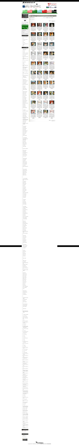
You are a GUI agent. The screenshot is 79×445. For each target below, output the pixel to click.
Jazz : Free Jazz (24, 330)
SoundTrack (24, 40)
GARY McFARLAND (25, 158)
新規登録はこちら (24, 435)
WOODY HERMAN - (25, 306)
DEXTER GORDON (25, 128)
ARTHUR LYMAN (24, 88)
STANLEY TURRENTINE (25, 286)
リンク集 (23, 32)
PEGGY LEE (24, 252)
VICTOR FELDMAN (25, 299)
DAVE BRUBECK (24, 126)
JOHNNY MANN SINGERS (25, 192)
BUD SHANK (24, 104)
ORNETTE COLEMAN (25, 245)
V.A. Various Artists (24, 315)
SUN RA (23, 288)
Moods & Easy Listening (25, 39)
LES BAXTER (24, 214)
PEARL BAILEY (24, 251)
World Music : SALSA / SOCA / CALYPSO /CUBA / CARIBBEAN (25, 425)
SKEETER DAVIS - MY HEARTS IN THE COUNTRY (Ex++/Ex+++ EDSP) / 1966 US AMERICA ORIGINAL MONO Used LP (45, 38)
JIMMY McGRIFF (24, 183)
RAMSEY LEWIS (24, 260)
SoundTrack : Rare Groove (25, 387)
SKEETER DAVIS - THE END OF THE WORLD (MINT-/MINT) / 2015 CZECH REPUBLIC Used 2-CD (45, 47)
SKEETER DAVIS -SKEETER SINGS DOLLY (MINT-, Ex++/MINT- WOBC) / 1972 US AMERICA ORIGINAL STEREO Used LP (51, 97)
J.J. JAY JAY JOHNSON (25, 178)
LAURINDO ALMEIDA (25, 207)
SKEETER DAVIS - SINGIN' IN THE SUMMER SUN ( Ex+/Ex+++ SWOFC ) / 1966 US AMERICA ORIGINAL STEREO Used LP (39, 106)
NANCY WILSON (24, 236)
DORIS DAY (24, 134)
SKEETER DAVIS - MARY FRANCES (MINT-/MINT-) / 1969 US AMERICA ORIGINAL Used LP (33, 96)
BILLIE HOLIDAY (24, 97)
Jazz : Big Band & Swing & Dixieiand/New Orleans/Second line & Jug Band (25, 327)
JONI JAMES (24, 191)
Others (23, 45)
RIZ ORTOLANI (24, 265)
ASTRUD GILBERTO (25, 89)
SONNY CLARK (24, 280)
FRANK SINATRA (24, 150)
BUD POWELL (24, 105)
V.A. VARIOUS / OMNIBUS (25, 314)
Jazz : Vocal (24, 351)
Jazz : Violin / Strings (25, 350)
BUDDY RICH (24, 106)
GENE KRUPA (24, 160)
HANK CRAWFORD (25, 169)
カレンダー (23, 31)
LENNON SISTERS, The (25, 209)
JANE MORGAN (24, 181)
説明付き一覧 (50, 120)
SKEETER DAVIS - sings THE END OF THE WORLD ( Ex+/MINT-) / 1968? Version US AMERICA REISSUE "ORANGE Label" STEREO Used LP (51, 67)
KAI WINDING (24, 199)
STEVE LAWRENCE (25, 287)
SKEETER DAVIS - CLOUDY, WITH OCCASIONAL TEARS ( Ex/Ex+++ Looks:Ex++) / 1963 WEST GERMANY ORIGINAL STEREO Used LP (51, 106)
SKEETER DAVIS (24, 279)
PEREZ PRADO (24, 253)
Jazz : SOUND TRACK (25, 352)
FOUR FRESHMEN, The (25, 152)
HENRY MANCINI (24, 171)
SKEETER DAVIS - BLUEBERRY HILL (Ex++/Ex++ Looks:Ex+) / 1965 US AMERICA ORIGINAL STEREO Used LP (39, 38)
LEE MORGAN (24, 208)
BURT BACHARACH (25, 107)
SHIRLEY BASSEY (25, 277)
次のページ (54, 21)
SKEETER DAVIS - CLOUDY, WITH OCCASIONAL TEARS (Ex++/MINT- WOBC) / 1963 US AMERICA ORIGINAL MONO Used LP (39, 67)
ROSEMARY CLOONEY (25, 264)
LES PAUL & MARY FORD (25, 216)
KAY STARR (24, 200)
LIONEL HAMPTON (25, 217)
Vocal (23, 41)
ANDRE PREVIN (24, 79)
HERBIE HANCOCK (25, 172)
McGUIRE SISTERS (25, 225)
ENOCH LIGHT (24, 140)
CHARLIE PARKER (25, 116)
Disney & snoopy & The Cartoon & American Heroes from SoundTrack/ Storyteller (25, 391)
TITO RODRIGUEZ (25, 294)
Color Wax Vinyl (24, 55)
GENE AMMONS (24, 159)
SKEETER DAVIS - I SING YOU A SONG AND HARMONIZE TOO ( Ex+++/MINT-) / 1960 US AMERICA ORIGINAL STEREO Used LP (45, 106)
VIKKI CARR (24, 300)
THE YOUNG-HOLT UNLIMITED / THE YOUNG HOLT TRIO (25, 312)
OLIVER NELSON (24, 244)
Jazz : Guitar (24, 340)
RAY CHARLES (24, 261)
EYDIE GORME (24, 146)
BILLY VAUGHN (24, 99)
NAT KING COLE (24, 237)
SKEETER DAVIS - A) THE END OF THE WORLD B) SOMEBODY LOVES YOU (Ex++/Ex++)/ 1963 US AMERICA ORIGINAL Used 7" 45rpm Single (51, 29)
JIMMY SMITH (24, 182)
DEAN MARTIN (24, 127)
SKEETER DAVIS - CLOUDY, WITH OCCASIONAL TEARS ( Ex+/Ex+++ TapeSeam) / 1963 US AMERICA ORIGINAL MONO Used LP (51, 116)
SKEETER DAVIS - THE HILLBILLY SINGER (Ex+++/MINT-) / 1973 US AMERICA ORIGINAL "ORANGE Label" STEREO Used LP (39, 77)
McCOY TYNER (24, 224)
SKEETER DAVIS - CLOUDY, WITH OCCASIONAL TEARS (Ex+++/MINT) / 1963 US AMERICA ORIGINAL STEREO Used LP (39, 97)
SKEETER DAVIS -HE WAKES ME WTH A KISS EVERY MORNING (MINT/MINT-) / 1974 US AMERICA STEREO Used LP (45, 97)
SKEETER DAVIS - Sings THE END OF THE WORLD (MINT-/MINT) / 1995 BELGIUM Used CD (39, 28)
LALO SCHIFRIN (24, 206)
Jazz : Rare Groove (24, 333)
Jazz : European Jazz (25, 334)
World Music (24, 42)
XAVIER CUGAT (24, 308)
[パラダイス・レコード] (28, 2)
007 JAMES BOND (24, 77)
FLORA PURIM (24, 151)
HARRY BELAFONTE (25, 170)
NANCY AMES (24, 235)
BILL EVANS (24, 96)
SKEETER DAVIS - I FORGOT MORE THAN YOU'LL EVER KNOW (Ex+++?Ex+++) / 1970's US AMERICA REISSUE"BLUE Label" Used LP (33, 48)
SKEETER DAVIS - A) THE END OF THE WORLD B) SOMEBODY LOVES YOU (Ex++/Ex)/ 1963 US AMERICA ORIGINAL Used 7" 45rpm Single (33, 57)
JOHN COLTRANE (24, 189)
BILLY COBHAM (24, 98)
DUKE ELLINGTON (25, 135)
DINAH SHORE (24, 129)
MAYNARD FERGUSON (25, 223)
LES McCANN (24, 215)
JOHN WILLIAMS (24, 190)
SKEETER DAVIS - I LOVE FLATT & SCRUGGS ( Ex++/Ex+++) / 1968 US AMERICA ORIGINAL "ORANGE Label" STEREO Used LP (45, 67)
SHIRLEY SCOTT (24, 278)
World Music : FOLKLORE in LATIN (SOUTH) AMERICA (25, 415)
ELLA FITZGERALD (25, 137)
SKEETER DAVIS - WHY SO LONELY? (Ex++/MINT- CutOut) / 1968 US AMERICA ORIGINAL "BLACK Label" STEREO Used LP (51, 38)
